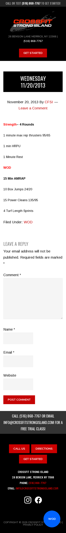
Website (9, 375)
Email (8, 352)
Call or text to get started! (33, 3)
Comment (12, 275)
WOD (52, 519)
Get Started (33, 53)
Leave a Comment (33, 108)
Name (9, 329)
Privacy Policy (33, 524)
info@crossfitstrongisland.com (29, 422)
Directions (44, 449)
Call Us (19, 449)
